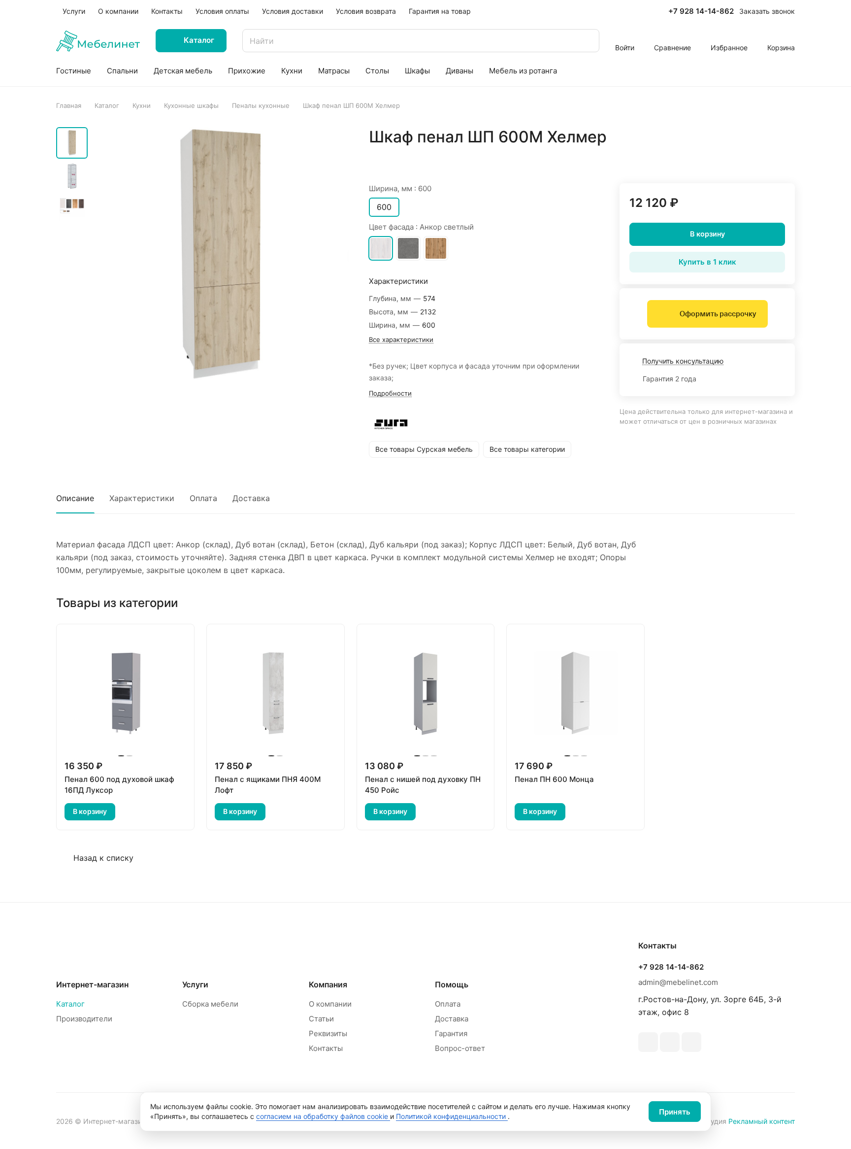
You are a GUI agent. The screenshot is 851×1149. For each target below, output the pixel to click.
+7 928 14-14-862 (701, 11)
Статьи (321, 1018)
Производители (84, 1018)
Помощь (451, 984)
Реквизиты (328, 1033)
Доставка (251, 498)
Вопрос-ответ (460, 1048)
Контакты (326, 1048)
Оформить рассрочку (718, 313)
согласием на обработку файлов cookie (323, 1116)
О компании (330, 1004)
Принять (674, 1111)
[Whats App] (670, 1042)
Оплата (203, 498)
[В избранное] (740, 157)
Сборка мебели (210, 1004)
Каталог (70, 1004)
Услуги (195, 984)
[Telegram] (648, 1042)
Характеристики (141, 498)
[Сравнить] (763, 157)
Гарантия (451, 1033)
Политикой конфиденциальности (452, 1116)
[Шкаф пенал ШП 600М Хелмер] (221, 254)
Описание (75, 498)
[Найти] (587, 40)
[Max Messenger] (691, 1042)
